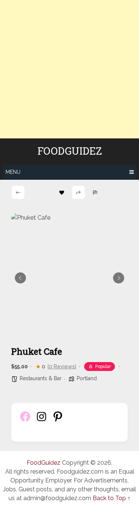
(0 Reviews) (61, 366)
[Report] (95, 192)
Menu (13, 172)
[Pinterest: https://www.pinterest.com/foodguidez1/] (58, 420)
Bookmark (62, 192)
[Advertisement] (69, 69)
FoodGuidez (69, 151)
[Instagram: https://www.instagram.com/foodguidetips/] (41, 420)
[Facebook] (25, 420)
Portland (87, 378)
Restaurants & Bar (41, 378)
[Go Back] (18, 192)
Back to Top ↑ (111, 498)
